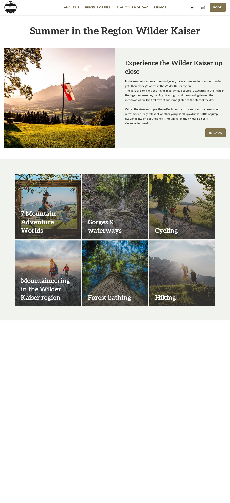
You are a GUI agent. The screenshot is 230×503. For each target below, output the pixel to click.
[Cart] (203, 7)
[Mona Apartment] (10, 7)
